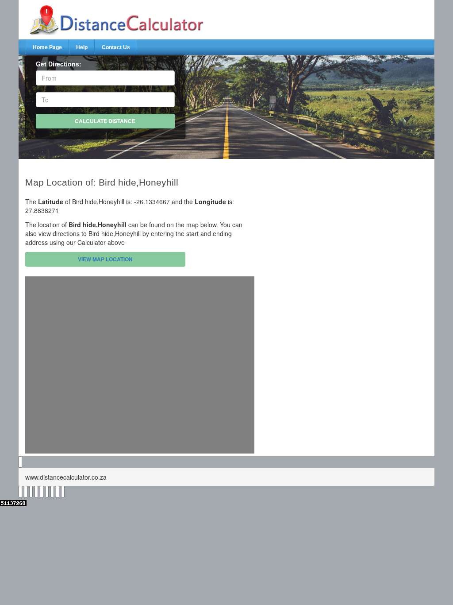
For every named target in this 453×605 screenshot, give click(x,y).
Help (82, 47)
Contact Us (116, 47)
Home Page (47, 47)
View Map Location (105, 259)
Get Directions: (58, 63)
